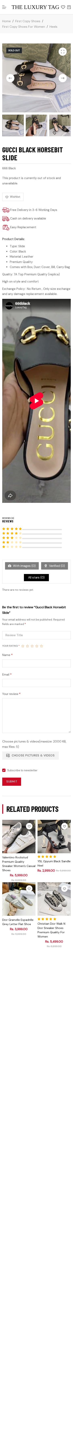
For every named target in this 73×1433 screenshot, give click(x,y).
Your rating (11, 645)
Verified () (56, 566)
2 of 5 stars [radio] (27, 646)
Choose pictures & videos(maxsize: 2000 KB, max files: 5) (34, 744)
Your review (11, 694)
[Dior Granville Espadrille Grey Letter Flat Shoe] (18, 899)
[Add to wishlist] (29, 826)
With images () (24, 566)
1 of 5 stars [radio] (22, 646)
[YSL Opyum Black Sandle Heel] (54, 836)
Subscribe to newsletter (22, 770)
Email (7, 675)
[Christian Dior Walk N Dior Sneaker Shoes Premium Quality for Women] (54, 899)
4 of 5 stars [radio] (36, 646)
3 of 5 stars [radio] (32, 646)
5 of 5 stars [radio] (41, 646)
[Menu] (4, 7)
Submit (11, 781)
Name (7, 655)
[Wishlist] (63, 7)
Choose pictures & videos (33, 755)
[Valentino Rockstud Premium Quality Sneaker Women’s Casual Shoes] (18, 836)
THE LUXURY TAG (35, 7)
